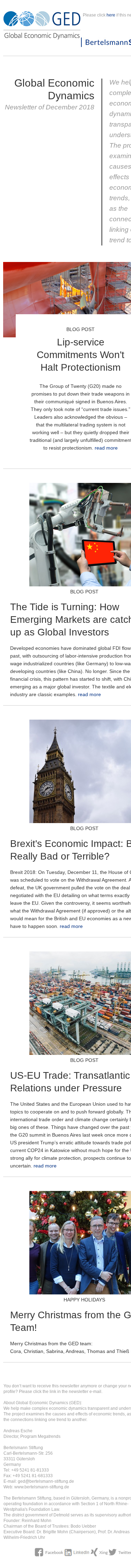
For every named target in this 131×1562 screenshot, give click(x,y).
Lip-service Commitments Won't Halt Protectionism (80, 355)
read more (106, 448)
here (111, 15)
